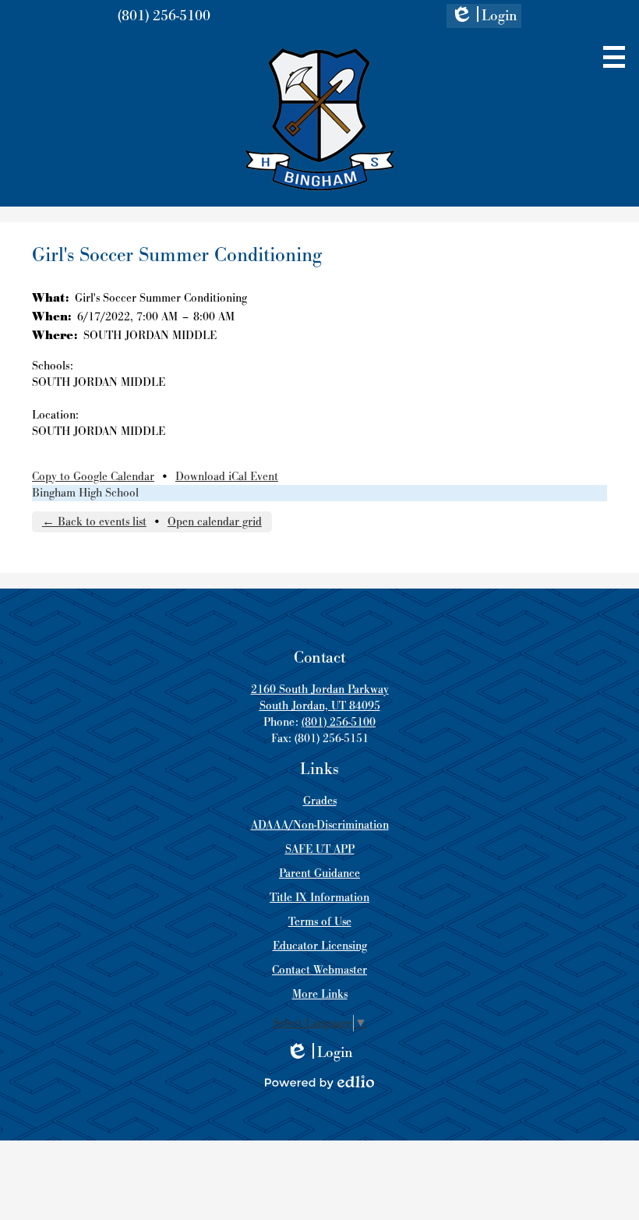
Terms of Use (319, 922)
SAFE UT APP (320, 849)
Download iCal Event (226, 477)
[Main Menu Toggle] (614, 57)
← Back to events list (94, 522)
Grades (320, 801)
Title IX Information (319, 897)
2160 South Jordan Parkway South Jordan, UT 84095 (320, 697)
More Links (320, 994)
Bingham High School (85, 493)
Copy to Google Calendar (93, 477)
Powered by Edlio (319, 1082)
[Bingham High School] (320, 119)
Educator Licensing (320, 946)
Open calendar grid (215, 522)
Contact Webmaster (319, 970)
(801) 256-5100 (164, 16)
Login (483, 17)
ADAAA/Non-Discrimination (320, 825)
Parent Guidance (319, 873)
